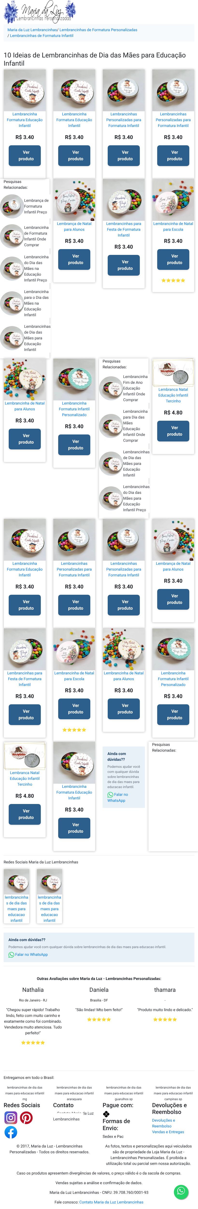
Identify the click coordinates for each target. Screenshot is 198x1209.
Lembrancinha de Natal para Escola (173, 226)
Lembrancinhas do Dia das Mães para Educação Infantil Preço (136, 498)
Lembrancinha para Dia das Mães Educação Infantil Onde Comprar (135, 426)
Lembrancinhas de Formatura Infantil (41, 35)
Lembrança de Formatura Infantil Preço (36, 206)
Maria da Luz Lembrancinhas (32, 30)
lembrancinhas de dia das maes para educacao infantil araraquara (74, 1093)
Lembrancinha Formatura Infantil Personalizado (74, 409)
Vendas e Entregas (168, 1132)
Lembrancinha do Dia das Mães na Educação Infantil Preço (36, 268)
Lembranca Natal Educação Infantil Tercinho (173, 395)
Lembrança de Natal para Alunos (74, 226)
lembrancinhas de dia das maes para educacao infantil (16, 909)
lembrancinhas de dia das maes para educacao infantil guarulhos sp (123, 1093)
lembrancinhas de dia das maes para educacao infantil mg (24, 1093)
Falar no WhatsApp (117, 797)
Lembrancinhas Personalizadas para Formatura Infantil (123, 120)
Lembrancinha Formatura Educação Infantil (25, 120)
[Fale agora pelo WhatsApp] (181, 1192)
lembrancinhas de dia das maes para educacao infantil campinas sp (173, 1093)
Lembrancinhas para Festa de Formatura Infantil (123, 229)
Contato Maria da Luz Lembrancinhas (73, 1116)
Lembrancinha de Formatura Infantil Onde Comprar (36, 236)
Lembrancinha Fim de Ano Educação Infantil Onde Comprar (135, 388)
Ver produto (26, 155)
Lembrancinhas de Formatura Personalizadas (98, 30)
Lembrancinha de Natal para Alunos (25, 406)
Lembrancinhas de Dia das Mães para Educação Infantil (37, 338)
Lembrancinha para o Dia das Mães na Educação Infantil (36, 303)
